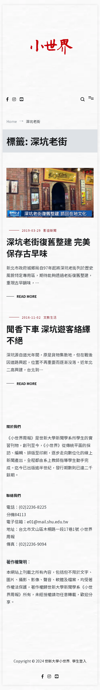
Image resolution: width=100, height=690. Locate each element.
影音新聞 (50, 230)
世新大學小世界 (57, 661)
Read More (27, 296)
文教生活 (50, 317)
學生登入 (79, 661)
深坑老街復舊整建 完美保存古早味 (48, 247)
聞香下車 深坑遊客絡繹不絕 (48, 334)
